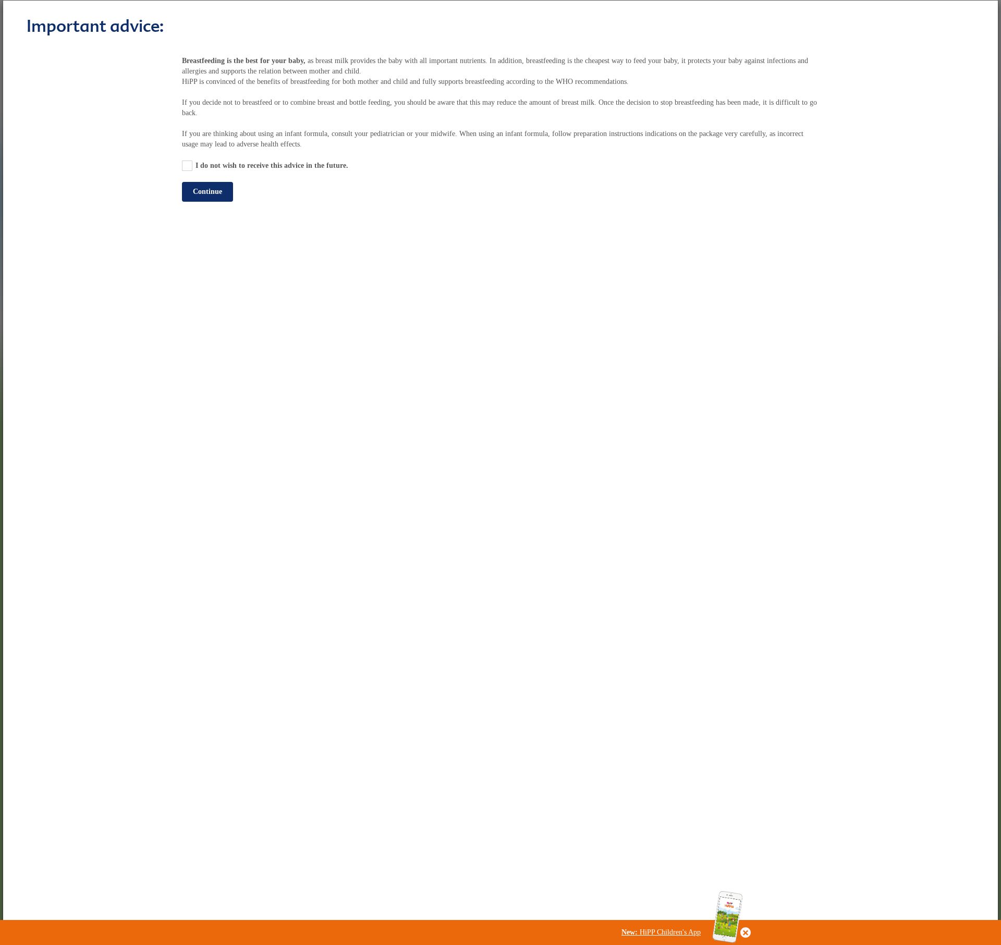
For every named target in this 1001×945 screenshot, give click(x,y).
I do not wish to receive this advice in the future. (272, 165)
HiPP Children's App (661, 932)
